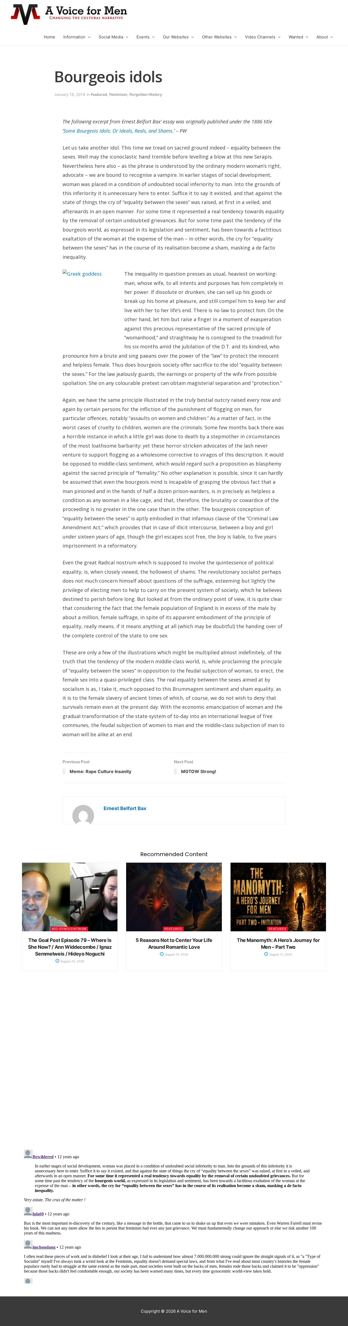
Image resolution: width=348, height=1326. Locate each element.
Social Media (111, 36)
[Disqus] (174, 1066)
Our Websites (176, 36)
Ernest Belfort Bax (125, 808)
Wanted (296, 36)
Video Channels (260, 36)
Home (49, 36)
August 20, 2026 (72, 961)
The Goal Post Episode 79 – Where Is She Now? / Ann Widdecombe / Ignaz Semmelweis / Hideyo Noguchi (70, 947)
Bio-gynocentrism (69, 929)
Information (74, 36)
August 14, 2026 (176, 954)
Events (143, 36)
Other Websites (217, 36)
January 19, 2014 (69, 94)
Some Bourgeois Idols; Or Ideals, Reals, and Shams (117, 130)
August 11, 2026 (280, 954)
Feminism (118, 94)
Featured (99, 94)
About (322, 36)
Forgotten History (145, 94)
